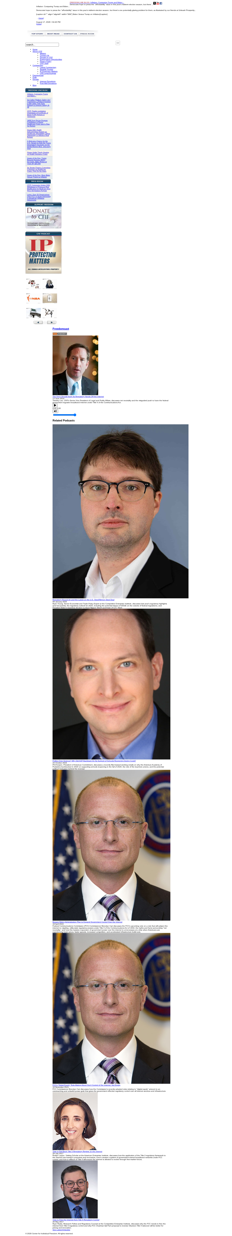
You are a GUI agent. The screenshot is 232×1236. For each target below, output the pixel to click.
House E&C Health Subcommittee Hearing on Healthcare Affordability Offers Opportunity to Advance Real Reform (38, 133)
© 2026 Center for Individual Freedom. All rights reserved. (49, 1234)
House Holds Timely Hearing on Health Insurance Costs (38, 153)
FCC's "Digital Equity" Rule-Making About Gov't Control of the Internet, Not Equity (86, 1085)
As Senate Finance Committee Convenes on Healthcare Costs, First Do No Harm (38, 169)
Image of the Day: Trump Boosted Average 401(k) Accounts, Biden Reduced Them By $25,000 (37, 161)
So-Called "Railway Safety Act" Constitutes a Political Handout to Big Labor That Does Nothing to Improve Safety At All (39, 103)
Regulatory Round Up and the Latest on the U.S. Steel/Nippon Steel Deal (83, 600)
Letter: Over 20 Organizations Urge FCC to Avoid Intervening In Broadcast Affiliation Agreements (39, 197)
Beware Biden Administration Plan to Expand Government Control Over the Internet (87, 922)
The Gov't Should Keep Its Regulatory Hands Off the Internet (78, 396)
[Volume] (55, 411)
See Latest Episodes (61, 1230)
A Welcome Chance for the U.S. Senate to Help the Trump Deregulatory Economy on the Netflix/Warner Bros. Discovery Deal (39, 144)
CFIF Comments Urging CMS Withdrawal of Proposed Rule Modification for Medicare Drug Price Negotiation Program (38, 188)
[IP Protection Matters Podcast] (43, 273)
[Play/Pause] (55, 405)
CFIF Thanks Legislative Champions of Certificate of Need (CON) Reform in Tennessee (37, 113)
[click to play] (75, 395)
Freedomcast (61, 328)
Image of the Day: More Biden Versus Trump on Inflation (38, 176)
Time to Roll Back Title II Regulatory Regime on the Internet (77, 1151)
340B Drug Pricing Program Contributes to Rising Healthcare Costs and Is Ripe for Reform (38, 123)
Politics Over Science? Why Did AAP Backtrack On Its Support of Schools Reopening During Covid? (94, 761)
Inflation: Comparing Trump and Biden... (97, 2)
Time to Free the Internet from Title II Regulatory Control (76, 1220)
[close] (39, 24)
